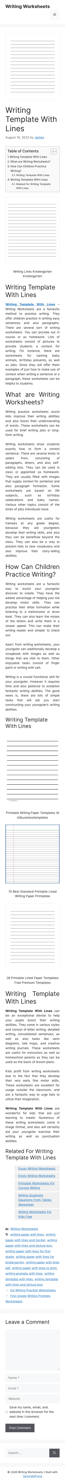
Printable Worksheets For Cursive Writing (36, 1185)
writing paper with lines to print (34, 1268)
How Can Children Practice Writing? (28, 169)
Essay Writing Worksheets (36, 1168)
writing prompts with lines (24, 1273)
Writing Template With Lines (28, 157)
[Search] (54, 1453)
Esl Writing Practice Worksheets (33, 1290)
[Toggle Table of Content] (52, 151)
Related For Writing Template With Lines (33, 186)
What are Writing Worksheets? (30, 161)
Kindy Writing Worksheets (36, 1176)
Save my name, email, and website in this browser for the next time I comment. (31, 1411)
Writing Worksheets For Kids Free (34, 1214)
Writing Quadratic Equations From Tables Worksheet (34, 1200)
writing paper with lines (27, 1234)
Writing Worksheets (27, 6)
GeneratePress (32, 1476)
